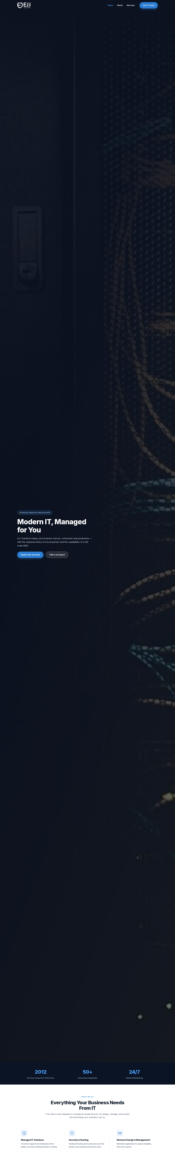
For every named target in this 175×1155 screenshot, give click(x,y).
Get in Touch (148, 5)
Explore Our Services (30, 555)
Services (131, 5)
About (120, 5)
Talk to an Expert (57, 555)
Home (110, 5)
